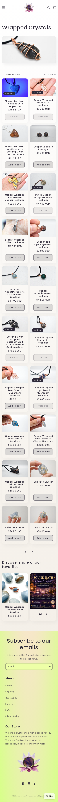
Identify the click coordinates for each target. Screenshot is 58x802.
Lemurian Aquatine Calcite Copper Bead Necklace (15, 293)
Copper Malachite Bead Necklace (43, 293)
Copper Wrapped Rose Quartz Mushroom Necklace (15, 391)
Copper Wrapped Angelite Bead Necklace (15, 610)
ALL (41, 614)
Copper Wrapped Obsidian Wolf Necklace (15, 484)
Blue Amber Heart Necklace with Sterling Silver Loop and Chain (15, 150)
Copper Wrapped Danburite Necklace (43, 103)
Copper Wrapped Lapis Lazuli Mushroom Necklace (43, 391)
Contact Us (11, 698)
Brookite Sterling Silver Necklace (14, 241)
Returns (9, 704)
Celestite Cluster (43, 482)
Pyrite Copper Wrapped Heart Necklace (43, 197)
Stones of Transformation (24, 796)
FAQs (7, 710)
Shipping (9, 691)
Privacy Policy (12, 716)
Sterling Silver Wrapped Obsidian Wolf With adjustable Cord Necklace (15, 342)
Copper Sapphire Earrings (43, 148)
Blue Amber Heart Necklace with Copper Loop (15, 104)
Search (9, 685)
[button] (3, 8)
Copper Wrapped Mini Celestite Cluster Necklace (43, 439)
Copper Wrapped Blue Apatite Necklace (15, 439)
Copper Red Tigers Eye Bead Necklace (43, 244)
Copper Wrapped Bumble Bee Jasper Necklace (15, 197)
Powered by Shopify (39, 796)
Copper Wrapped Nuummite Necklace (43, 340)
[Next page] (40, 552)
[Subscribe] (49, 666)
